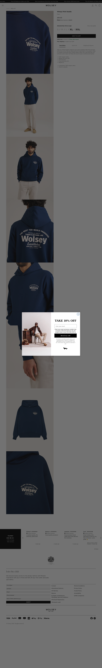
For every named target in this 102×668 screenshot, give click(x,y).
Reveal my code (65, 335)
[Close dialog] (78, 314)
